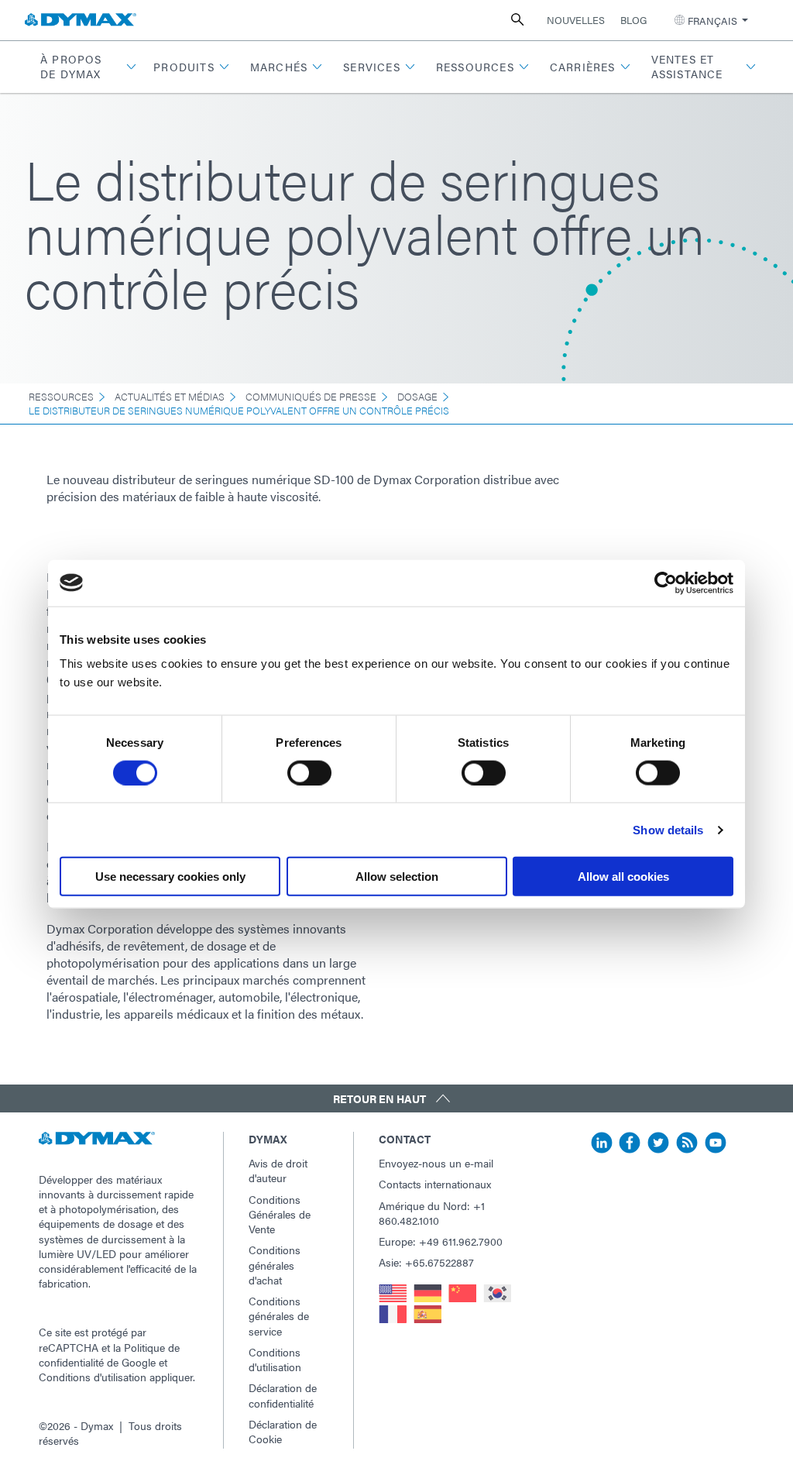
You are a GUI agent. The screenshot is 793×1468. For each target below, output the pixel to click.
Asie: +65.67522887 (426, 1262)
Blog (633, 19)
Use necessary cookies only (170, 876)
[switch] (309, 772)
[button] (86, 67)
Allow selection (396, 876)
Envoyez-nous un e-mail (436, 1163)
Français (712, 20)
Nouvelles (576, 19)
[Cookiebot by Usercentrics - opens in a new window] (665, 582)
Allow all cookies (623, 876)
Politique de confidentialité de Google (109, 1354)
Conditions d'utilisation (92, 1376)
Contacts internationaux (435, 1183)
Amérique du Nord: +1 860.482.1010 (432, 1213)
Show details (668, 829)
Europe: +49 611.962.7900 (441, 1241)
